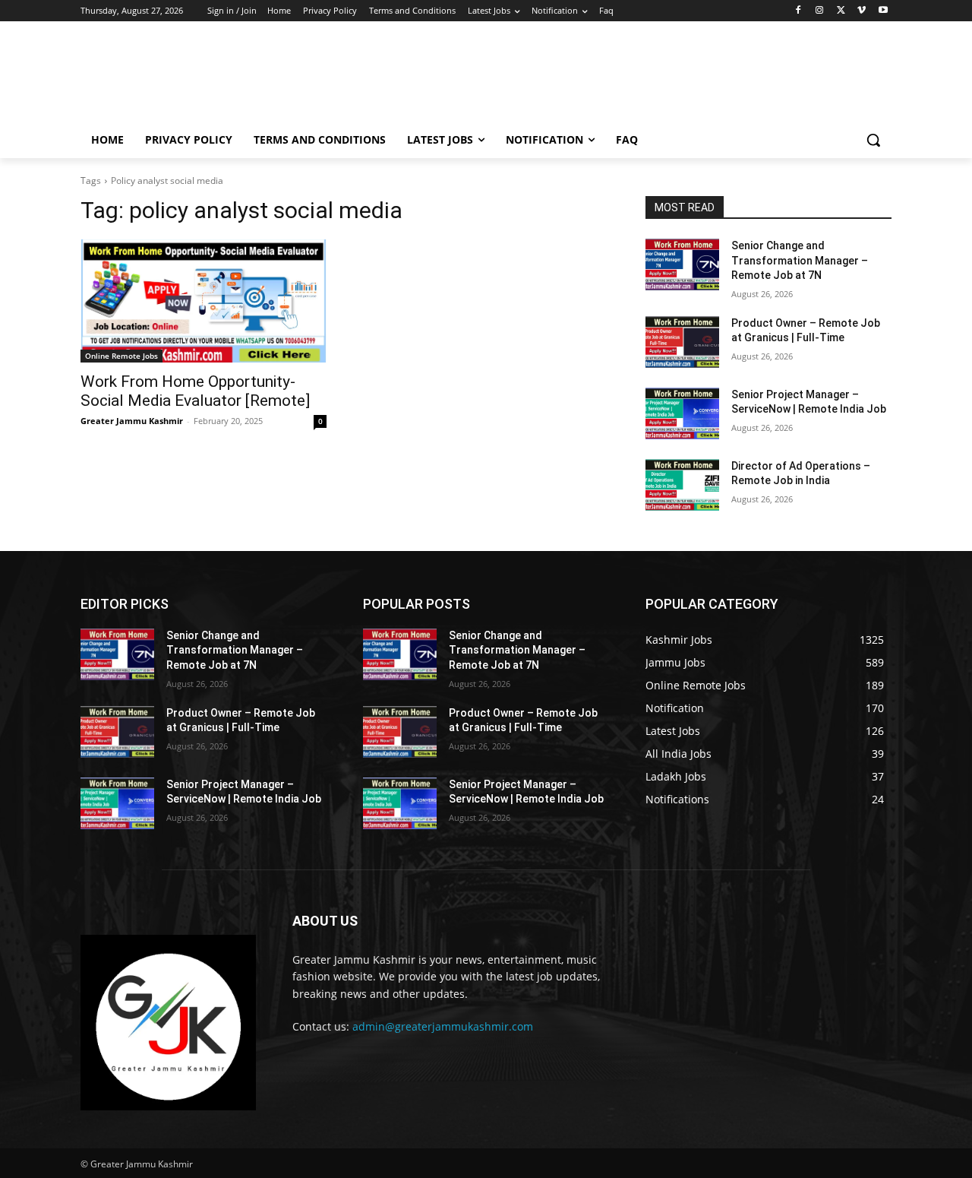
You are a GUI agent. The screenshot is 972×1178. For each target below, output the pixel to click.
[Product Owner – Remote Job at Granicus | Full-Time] (682, 342)
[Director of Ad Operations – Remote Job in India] (682, 485)
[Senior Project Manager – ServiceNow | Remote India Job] (682, 413)
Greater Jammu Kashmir (131, 420)
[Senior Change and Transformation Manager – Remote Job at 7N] (682, 264)
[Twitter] (841, 11)
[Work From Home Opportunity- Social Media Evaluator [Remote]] (203, 301)
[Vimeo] (861, 11)
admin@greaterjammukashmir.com (442, 1026)
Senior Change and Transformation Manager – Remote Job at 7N (799, 260)
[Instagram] (819, 11)
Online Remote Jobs (121, 355)
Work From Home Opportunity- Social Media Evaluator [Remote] (195, 391)
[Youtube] (883, 11)
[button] (873, 140)
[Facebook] (798, 11)
